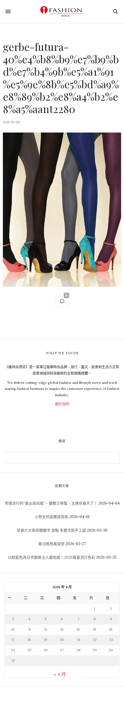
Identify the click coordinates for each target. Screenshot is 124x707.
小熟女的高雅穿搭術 (51, 516)
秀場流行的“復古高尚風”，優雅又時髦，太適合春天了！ (51, 503)
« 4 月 (60, 674)
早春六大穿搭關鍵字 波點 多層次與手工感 (51, 530)
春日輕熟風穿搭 (51, 543)
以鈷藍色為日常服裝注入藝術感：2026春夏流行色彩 (51, 557)
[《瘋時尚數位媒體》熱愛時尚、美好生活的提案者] (62, 11)
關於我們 (62, 404)
